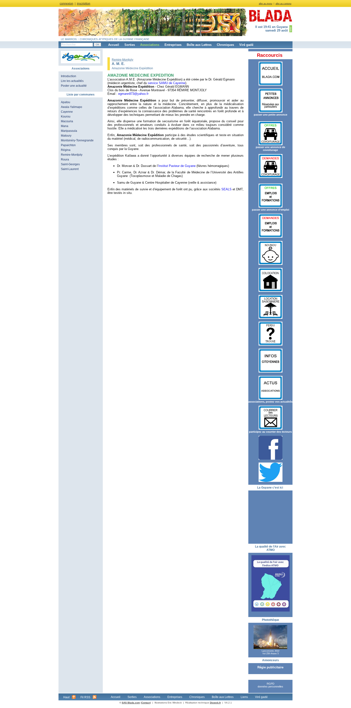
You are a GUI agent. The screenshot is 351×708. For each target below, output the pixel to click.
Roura (65, 159)
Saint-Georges (70, 164)
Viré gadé (246, 45)
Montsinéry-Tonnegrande (77, 140)
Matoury (66, 135)
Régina (65, 150)
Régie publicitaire (270, 667)
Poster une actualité (74, 85)
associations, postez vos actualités (270, 401)
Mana (64, 126)
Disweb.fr (215, 702)
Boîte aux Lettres (199, 45)
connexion (66, 3)
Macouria (67, 121)
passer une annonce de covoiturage (270, 148)
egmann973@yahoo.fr (133, 94)
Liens (244, 697)
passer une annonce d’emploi (270, 209)
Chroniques (225, 45)
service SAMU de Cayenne (166, 83)
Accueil (113, 45)
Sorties (129, 45)
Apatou (65, 102)
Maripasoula (69, 131)
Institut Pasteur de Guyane (177, 166)
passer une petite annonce (270, 114)
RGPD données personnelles (270, 685)
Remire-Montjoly (71, 154)
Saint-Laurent (70, 169)
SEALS (226, 189)
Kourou (65, 116)
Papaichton (68, 145)
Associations (149, 45)
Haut (66, 697)
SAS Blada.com (131, 702)
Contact (145, 702)
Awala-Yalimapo (71, 107)
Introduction (68, 76)
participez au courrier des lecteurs (270, 431)
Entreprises (173, 45)
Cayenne (67, 111)
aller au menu (265, 3)
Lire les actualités (72, 81)
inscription (83, 3)
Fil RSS (85, 697)
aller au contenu (283, 3)
